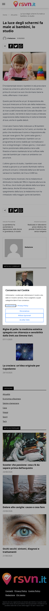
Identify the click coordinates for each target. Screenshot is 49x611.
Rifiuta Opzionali (24, 315)
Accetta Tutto (25, 320)
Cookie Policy (10, 306)
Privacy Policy (23, 306)
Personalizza (24, 311)
